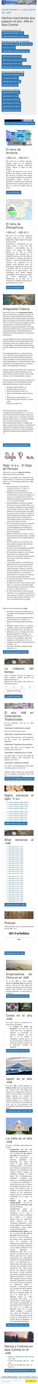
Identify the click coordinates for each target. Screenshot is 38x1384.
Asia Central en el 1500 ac (11, 106)
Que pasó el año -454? (16, 861)
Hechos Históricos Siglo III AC (18, 813)
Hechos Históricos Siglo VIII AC (18, 802)
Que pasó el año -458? (16, 853)
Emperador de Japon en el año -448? (19, 1111)
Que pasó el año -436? (16, 899)
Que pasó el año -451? (16, 867)
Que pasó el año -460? (16, 849)
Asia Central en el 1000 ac (11, 103)
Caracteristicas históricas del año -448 (15, 36)
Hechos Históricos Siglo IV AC (18, 811)
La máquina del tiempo (10, 78)
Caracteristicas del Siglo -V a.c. (13, 33)
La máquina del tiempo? (13, 696)
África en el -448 (26, 44)
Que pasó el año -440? (16, 891)
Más (8, 1382)
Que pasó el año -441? (16, 889)
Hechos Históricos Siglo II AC (18, 815)
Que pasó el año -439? (16, 893)
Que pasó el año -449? (16, 871)
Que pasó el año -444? (16, 882)
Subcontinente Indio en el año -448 (14, 60)
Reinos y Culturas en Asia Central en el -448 (20, 1371)
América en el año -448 (10, 44)
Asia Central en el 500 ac (11, 93)
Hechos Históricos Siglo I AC (18, 818)
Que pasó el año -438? (16, 895)
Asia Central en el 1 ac (10, 96)
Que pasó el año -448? (16, 873)
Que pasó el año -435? (16, 901)
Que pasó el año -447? (16, 876)
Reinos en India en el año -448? (17, 1325)
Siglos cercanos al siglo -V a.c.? (16, 823)
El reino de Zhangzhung (15, 287)
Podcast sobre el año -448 (11, 81)
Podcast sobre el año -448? (15, 953)
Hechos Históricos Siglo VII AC (18, 804)
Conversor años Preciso (15, 776)
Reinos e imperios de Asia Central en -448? (20, 123)
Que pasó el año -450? (16, 869)
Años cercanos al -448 (10, 85)
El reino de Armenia (13, 192)
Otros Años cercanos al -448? (15, 905)
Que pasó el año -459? (16, 851)
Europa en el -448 (8, 48)
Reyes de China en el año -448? (17, 996)
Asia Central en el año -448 (11, 57)
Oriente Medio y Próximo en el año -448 (15, 51)
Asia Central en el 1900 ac (11, 110)
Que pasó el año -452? (16, 865)
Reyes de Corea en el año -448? (17, 1051)
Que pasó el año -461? (16, 847)
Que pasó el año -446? (16, 878)
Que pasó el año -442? (16, 887)
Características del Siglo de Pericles (15, 652)
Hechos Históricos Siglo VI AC (18, 806)
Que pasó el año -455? (16, 859)
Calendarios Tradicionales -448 (13, 75)
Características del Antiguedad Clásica (16, 445)
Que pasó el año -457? (16, 855)
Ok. (31, 1381)
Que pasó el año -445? (16, 880)
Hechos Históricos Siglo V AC (18, 808)
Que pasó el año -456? (16, 857)
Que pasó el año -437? (16, 897)
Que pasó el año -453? (16, 863)
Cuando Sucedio (10, 9)
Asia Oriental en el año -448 (12, 63)
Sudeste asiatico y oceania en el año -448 (16, 67)
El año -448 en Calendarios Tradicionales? (19, 779)
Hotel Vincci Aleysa (25, 1377)
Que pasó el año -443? (16, 884)
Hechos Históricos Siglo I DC (18, 820)
